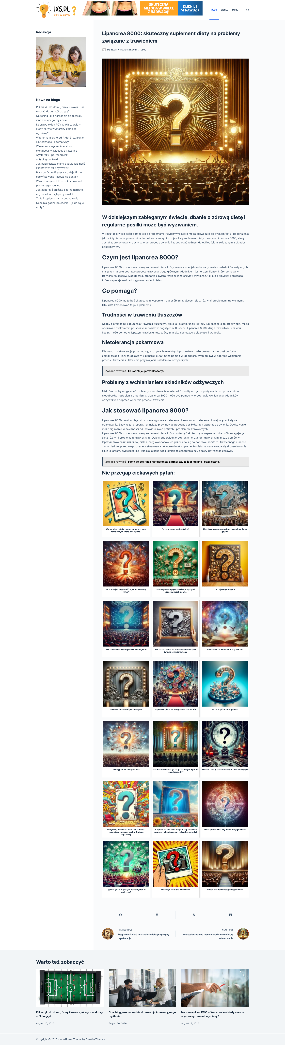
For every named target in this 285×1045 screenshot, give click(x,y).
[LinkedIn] (230, 915)
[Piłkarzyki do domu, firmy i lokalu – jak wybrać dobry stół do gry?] (70, 988)
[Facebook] (120, 915)
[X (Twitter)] (157, 915)
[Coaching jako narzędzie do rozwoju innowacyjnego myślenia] (142, 988)
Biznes (224, 10)
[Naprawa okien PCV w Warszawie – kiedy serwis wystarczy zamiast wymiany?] (215, 988)
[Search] (247, 10)
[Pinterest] (193, 915)
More (235, 10)
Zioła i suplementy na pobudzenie (57, 198)
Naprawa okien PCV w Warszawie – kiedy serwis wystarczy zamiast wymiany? (58, 129)
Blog (214, 10)
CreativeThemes (95, 1039)
